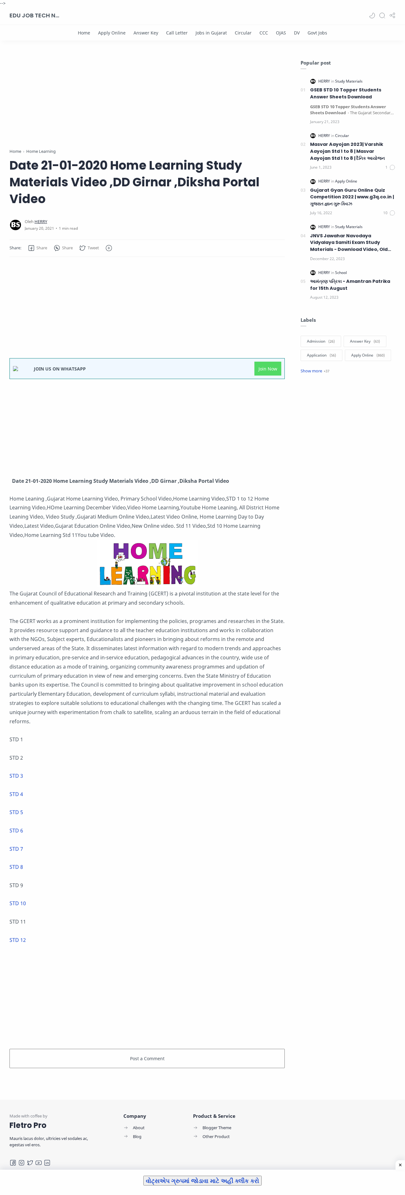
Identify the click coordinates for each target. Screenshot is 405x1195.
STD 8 (16, 866)
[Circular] (243, 33)
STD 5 (16, 812)
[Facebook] (12, 1162)
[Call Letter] (177, 33)
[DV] (297, 33)
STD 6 (16, 830)
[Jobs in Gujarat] (211, 33)
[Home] (84, 33)
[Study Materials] (349, 81)
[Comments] (390, 167)
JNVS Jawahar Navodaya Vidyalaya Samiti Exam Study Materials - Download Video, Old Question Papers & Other (349, 243)
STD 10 (17, 903)
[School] (341, 272)
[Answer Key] (146, 33)
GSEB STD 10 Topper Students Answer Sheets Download (345, 93)
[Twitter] (30, 1162)
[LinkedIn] (47, 1162)
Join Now (268, 369)
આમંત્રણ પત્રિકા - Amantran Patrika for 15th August (350, 284)
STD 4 (16, 794)
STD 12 (17, 940)
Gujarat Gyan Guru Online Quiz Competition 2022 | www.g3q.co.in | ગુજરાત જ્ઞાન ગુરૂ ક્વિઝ (352, 197)
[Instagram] (21, 1162)
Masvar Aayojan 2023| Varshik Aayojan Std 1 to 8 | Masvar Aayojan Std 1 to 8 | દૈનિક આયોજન (347, 151)
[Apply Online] (112, 33)
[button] (372, 15)
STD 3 (16, 775)
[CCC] (263, 33)
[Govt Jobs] (317, 33)
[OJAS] (281, 33)
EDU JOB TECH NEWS (34, 15)
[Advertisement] (147, 103)
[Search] (382, 15)
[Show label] (315, 371)
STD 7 (16, 848)
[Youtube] (38, 1162)
